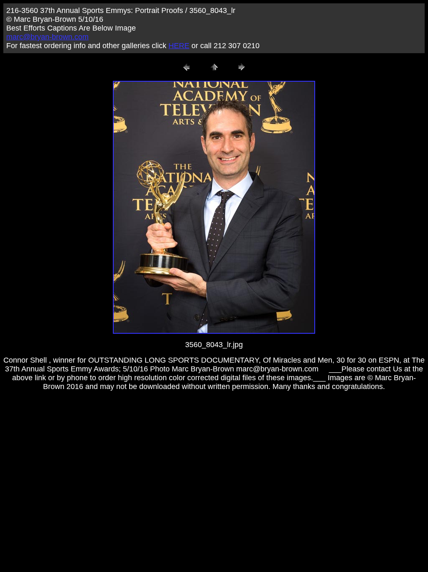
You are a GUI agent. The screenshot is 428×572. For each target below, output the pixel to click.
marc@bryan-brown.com (47, 37)
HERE (178, 45)
